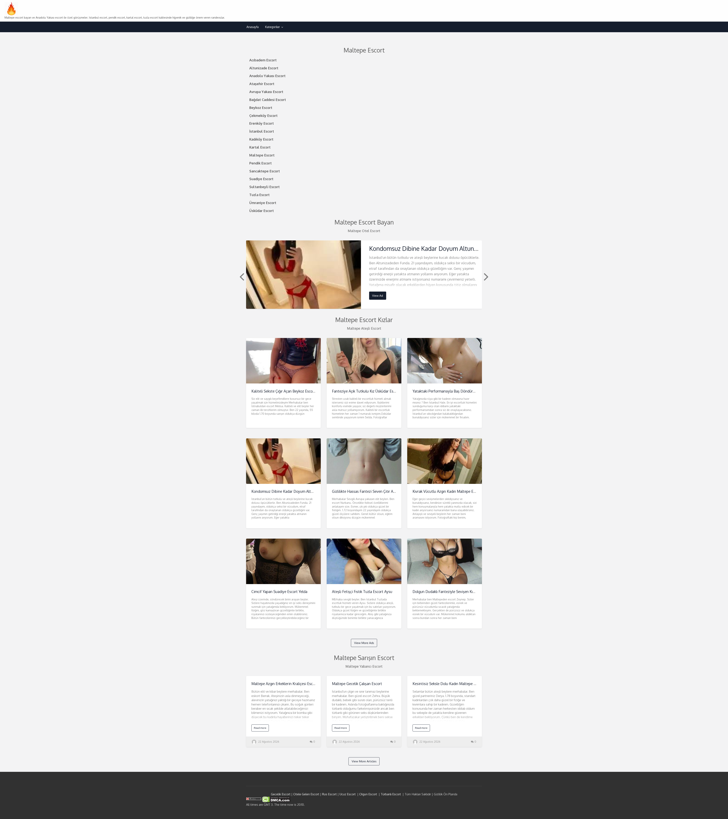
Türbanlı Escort (391, 794)
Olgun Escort (368, 794)
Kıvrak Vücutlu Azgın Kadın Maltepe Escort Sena (452, 491)
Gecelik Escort (280, 794)
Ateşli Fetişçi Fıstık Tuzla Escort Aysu (362, 591)
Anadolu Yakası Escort (267, 76)
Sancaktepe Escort (264, 171)
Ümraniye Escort (262, 202)
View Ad (377, 295)
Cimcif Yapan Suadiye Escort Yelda (279, 591)
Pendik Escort (260, 163)
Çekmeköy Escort (263, 115)
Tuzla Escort (259, 194)
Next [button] (486, 276)
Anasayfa (252, 27)
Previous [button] (241, 276)
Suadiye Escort (261, 179)
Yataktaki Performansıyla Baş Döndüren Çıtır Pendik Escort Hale (464, 391)
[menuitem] (252, 27)
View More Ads (364, 643)
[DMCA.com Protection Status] (275, 799)
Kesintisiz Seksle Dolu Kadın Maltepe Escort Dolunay (456, 683)
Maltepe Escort (262, 155)
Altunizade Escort (263, 68)
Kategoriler (272, 27)
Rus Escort (329, 794)
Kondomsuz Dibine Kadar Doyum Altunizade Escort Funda (447, 248)
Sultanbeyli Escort (264, 187)
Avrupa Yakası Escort (266, 91)
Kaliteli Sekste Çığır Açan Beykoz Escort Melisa (289, 391)
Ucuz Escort (348, 794)
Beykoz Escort (260, 107)
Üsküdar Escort (261, 210)
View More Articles (364, 761)
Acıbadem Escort (263, 60)
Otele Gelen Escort (306, 794)
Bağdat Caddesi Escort (267, 99)
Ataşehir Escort (261, 83)
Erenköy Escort (261, 123)
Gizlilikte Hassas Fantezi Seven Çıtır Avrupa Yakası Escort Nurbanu (386, 491)
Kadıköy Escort (261, 139)
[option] (364, 274)
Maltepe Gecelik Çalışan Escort (357, 683)
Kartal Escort (260, 147)
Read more (260, 727)
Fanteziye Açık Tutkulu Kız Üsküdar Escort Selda (371, 391)
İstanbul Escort (261, 131)
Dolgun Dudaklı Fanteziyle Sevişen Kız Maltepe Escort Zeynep (463, 591)
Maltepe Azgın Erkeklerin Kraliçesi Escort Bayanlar (292, 683)
